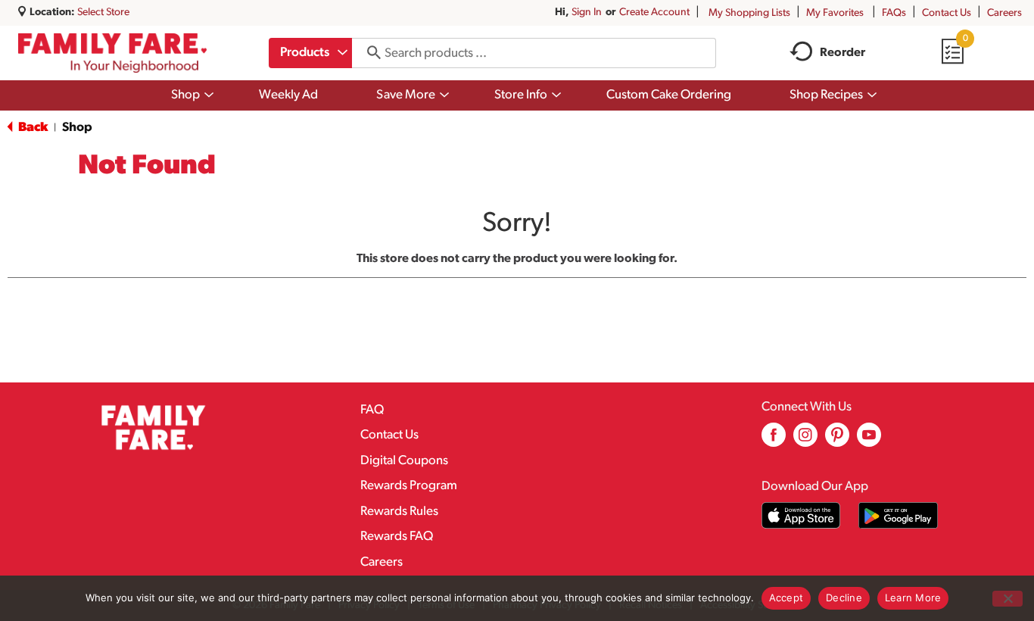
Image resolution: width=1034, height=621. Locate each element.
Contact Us (946, 13)
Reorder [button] (842, 53)
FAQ (372, 410)
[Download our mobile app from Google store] (898, 515)
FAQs (894, 13)
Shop (77, 127)
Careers (1004, 13)
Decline (844, 597)
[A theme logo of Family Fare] (112, 52)
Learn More (913, 597)
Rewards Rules (399, 511)
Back (32, 127)
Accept (786, 597)
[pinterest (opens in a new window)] (837, 440)
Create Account (654, 12)
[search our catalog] (368, 53)
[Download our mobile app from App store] (801, 515)
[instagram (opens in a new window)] (805, 440)
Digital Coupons (404, 460)
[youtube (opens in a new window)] (869, 440)
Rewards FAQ (396, 536)
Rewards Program (408, 485)
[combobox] (310, 53)
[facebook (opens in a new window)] (773, 440)
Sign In (587, 12)
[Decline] (1007, 599)
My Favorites (835, 13)
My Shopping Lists (749, 13)
